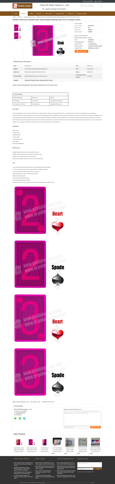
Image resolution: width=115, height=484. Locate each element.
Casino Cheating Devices (65, 458)
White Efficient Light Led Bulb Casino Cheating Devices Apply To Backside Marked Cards (66, 467)
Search (101, 6)
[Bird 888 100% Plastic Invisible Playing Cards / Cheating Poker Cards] (70, 442)
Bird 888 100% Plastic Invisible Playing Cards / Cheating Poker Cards (70, 449)
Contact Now (82, 51)
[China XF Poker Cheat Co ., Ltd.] (22, 6)
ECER (93, 482)
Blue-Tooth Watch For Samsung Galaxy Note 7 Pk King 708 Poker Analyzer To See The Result (45, 467)
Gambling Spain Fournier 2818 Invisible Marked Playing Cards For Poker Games (44, 449)
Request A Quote (82, 13)
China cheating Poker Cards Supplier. (36, 482)
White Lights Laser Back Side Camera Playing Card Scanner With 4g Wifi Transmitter (66, 472)
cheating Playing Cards (22, 401)
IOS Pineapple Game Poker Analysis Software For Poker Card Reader (23, 473)
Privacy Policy (23, 482)
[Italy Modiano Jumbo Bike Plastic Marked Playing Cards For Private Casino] (19, 442)
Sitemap (84, 471)
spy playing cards (35, 401)
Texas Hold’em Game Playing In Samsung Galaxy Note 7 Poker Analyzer (43, 472)
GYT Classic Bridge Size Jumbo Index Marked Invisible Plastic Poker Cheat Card (57, 449)
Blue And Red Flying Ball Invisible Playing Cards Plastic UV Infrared (95, 449)
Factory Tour (48, 13)
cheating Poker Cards (48, 401)
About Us (39, 13)
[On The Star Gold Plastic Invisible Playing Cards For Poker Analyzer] (82, 442)
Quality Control (60, 13)
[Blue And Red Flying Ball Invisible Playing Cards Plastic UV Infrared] (95, 442)
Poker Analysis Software (21, 458)
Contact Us (70, 13)
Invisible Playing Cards (29, 17)
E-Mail (79, 471)
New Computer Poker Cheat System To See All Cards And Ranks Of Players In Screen (23, 464)
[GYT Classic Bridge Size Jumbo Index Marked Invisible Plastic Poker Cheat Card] (57, 442)
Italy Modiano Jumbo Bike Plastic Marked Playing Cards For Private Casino (19, 449)
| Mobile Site (90, 471)
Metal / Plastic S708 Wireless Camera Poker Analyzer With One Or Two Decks (45, 463)
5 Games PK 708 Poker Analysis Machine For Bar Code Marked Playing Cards (44, 477)
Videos (31, 13)
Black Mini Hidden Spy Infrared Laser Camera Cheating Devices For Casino (66, 476)
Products (23, 13)
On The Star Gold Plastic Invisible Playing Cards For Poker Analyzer (82, 449)
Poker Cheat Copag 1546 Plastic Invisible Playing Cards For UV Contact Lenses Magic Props (32, 449)
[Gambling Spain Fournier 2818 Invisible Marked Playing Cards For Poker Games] (44, 442)
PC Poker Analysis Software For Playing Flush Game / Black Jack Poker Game (23, 477)
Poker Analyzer (40, 458)
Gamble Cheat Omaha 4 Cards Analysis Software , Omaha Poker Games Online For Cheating (22, 469)
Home (16, 13)
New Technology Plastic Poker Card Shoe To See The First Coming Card (66, 463)
